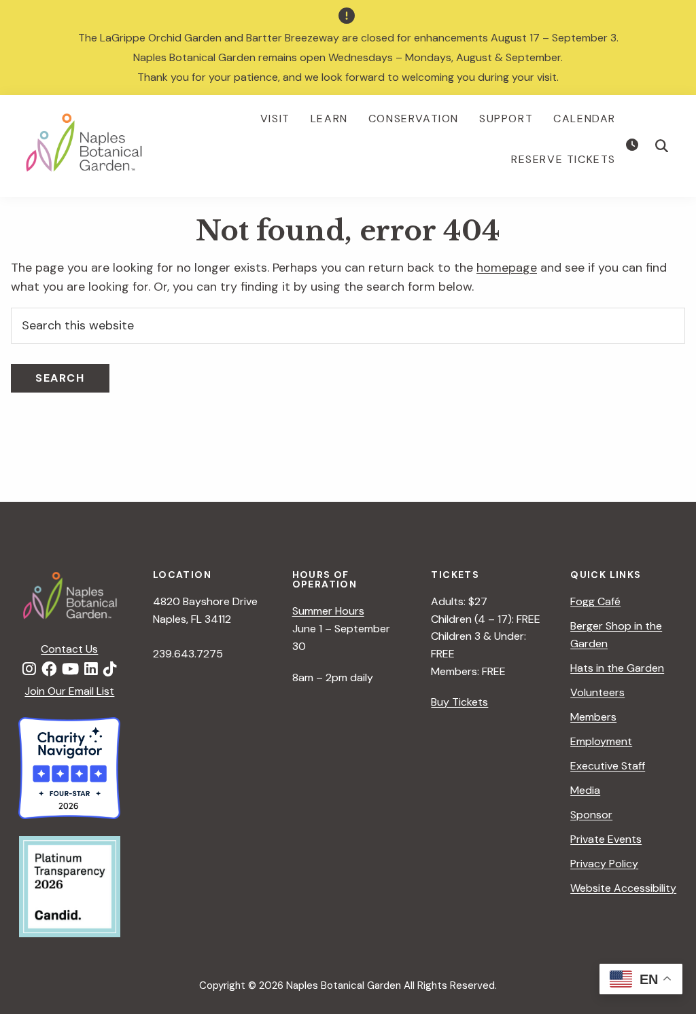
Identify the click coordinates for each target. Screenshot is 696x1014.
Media (585, 790)
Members (593, 717)
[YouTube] (70, 669)
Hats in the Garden (617, 668)
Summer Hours (328, 611)
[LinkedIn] (91, 669)
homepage (506, 267)
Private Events (606, 839)
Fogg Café (595, 601)
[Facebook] (48, 669)
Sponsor (591, 815)
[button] (662, 146)
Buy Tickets (459, 702)
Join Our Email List (69, 691)
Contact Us (69, 649)
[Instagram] (29, 669)
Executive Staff (607, 766)
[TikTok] (110, 669)
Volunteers (597, 692)
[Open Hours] (634, 145)
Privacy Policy (604, 863)
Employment (601, 741)
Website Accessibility (623, 888)
